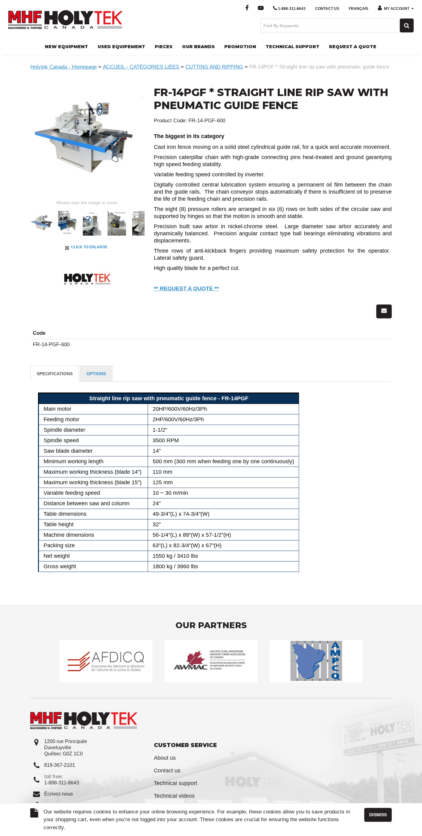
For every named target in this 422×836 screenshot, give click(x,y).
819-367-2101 (59, 765)
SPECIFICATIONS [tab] (55, 373)
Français (358, 8)
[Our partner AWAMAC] (211, 661)
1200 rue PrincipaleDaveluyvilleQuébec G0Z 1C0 (65, 747)
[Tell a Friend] (384, 311)
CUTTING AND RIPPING (214, 67)
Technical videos (174, 796)
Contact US (327, 8)
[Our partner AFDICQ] (106, 661)
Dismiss (378, 814)
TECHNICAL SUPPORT (292, 46)
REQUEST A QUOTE (352, 46)
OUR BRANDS (198, 46)
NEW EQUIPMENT (66, 46)
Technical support (175, 783)
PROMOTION (240, 46)
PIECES (163, 46)
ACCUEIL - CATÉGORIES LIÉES (141, 67)
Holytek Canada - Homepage (63, 67)
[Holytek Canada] (65, 19)
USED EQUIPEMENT (121, 46)
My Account (396, 8)
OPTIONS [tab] (96, 373)
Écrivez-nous (58, 793)
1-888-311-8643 (292, 8)
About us (165, 758)
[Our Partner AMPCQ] (316, 661)
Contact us (167, 770)
